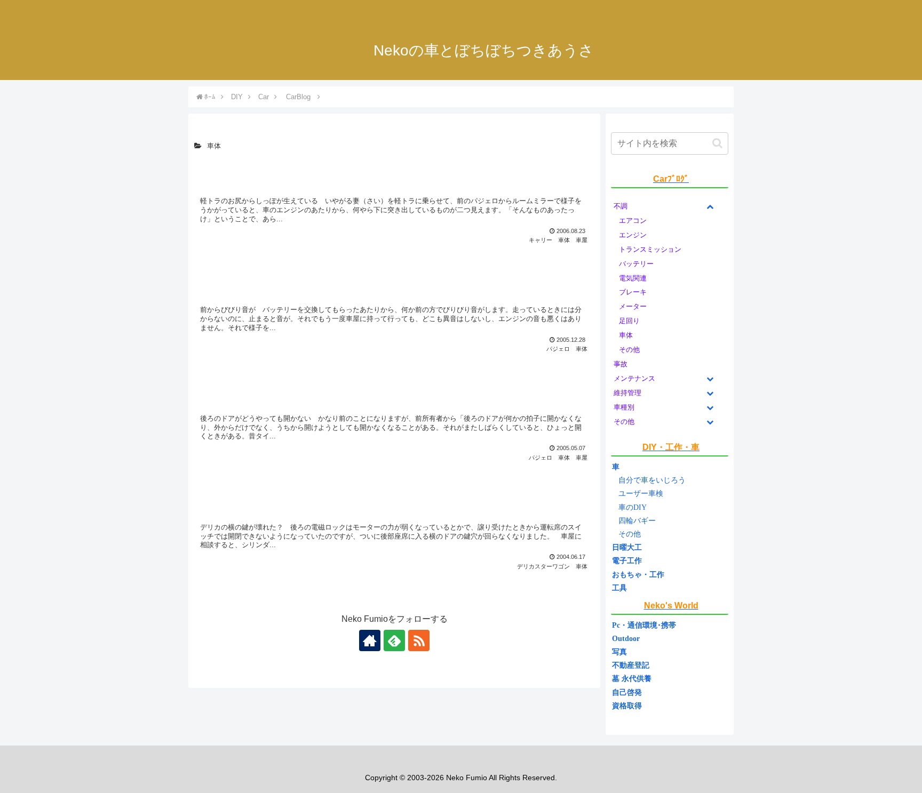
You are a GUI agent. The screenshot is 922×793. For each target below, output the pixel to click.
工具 (619, 588)
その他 (629, 534)
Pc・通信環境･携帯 (644, 625)
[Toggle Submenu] (709, 206)
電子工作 (627, 561)
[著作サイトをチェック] (369, 640)
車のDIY (632, 507)
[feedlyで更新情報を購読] (394, 640)
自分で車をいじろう (652, 480)
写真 (619, 652)
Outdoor (626, 639)
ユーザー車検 (640, 494)
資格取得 (627, 706)
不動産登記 (630, 665)
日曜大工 (627, 547)
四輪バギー (637, 521)
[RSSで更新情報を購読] (419, 640)
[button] (717, 143)
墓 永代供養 (631, 679)
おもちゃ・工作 (638, 575)
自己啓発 (627, 692)
